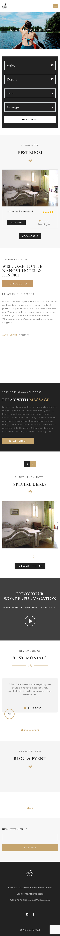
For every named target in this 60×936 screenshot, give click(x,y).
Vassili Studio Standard (20, 211)
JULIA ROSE (34, 708)
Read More (18, 441)
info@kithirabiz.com (33, 893)
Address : (13, 887)
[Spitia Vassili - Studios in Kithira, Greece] (5, 6)
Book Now (16, 223)
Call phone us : (18, 899)
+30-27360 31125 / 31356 (38, 899)
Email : (20, 893)
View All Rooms (30, 236)
